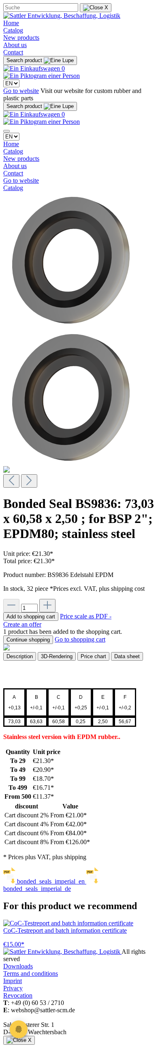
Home (11, 22)
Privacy (13, 988)
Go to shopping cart (80, 639)
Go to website (21, 90)
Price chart (93, 656)
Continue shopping (28, 640)
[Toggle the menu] (6, 131)
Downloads (18, 966)
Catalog (13, 30)
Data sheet (127, 656)
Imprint (12, 980)
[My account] (41, 75)
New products (21, 37)
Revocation (17, 995)
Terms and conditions (30, 973)
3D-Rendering (57, 656)
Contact (13, 52)
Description (19, 656)
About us (15, 44)
